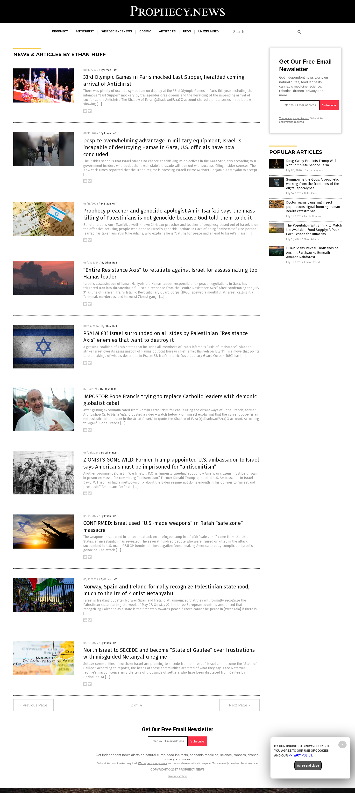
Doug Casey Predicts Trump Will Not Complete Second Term (311, 163)
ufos (187, 31)
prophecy (60, 31)
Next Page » (239, 705)
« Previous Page (33, 705)
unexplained (208, 31)
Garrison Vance (314, 170)
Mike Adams (311, 239)
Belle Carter (311, 193)
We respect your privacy (152, 763)
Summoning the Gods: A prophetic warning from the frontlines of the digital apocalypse (312, 183)
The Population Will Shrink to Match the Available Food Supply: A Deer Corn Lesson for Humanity (314, 229)
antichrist (85, 31)
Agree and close (308, 765)
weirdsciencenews (116, 31)
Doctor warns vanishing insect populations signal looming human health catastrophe (313, 206)
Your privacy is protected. (294, 118)
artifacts (167, 31)
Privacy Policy (177, 776)
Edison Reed (312, 262)
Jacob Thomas (312, 216)
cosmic (145, 31)
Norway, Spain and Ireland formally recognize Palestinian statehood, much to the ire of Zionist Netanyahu (166, 590)
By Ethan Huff (108, 70)
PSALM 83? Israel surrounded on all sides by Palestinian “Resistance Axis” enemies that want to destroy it (165, 337)
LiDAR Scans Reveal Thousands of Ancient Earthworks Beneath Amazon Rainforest (312, 252)
